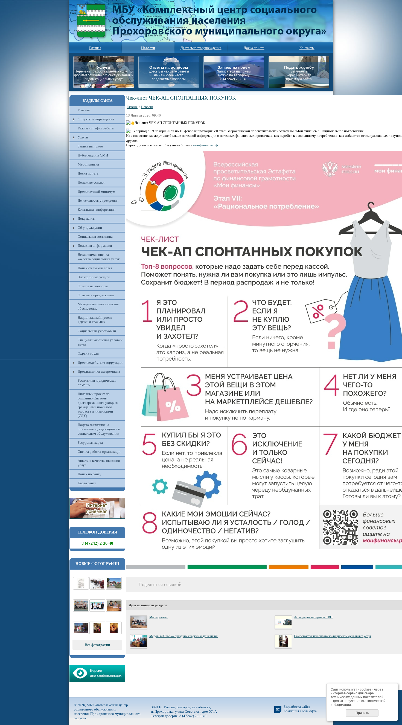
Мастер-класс (158, 617)
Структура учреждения (96, 119)
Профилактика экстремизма (99, 371)
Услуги (83, 137)
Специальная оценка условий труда (100, 342)
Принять (362, 713)
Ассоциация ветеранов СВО (313, 617)
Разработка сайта (297, 706)
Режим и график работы (96, 128)
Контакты (306, 48)
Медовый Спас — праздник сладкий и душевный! (183, 636)
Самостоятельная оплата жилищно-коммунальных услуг (332, 636)
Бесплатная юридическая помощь (97, 382)
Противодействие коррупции (100, 362)
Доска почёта (254, 48)
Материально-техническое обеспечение (98, 306)
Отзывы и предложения (96, 295)
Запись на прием (90, 146)
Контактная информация (96, 209)
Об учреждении (90, 227)
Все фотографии (97, 645)
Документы (86, 218)
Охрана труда (88, 353)
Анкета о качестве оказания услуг (99, 463)
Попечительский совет (95, 268)
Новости (147, 107)
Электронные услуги (94, 277)
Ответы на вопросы (93, 286)
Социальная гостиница (95, 236)
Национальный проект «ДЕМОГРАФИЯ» (95, 319)
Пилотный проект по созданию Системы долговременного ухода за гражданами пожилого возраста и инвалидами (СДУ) (98, 405)
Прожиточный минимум (96, 191)
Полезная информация (95, 245)
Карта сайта (87, 483)
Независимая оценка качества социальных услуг (99, 257)
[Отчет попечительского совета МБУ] (81, 588)
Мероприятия (88, 164)
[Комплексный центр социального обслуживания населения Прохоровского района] (114, 588)
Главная (95, 48)
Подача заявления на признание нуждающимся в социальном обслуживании (99, 429)
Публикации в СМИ (93, 155)
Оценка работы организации (99, 452)
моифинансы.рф (205, 145)
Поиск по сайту (89, 474)
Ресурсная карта (90, 442)
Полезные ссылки (91, 182)
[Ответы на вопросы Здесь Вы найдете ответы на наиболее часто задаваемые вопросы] (170, 87)
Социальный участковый (97, 331)
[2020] (97, 588)
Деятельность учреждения (200, 48)
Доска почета (88, 173)
